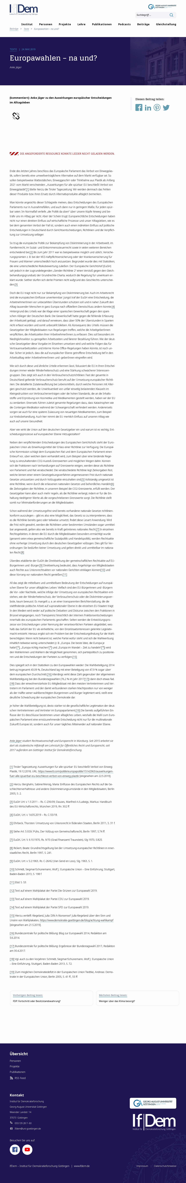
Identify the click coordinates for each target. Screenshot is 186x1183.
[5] (82, 479)
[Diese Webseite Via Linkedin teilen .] (148, 108)
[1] (27, 189)
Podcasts (124, 24)
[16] (49, 674)
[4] (113, 306)
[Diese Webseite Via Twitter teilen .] (166, 108)
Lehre (81, 24)
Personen (45, 24)
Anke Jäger (16, 741)
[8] (22, 552)
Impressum (142, 1166)
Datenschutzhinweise (165, 1166)
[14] (12, 907)
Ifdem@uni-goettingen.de (28, 1128)
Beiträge (143, 24)
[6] (112, 484)
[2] (31, 252)
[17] (86, 679)
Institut (27, 24)
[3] (16, 284)
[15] (74, 657)
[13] (12, 899)
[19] (78, 710)
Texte (26, 28)
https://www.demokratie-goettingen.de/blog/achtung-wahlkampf (76, 920)
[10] (102, 570)
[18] (12, 683)
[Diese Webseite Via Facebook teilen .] (138, 108)
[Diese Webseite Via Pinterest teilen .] (157, 108)
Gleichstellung (166, 24)
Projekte (65, 24)
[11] (64, 574)
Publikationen (102, 24)
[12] (12, 890)
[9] (40, 565)
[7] (97, 529)
